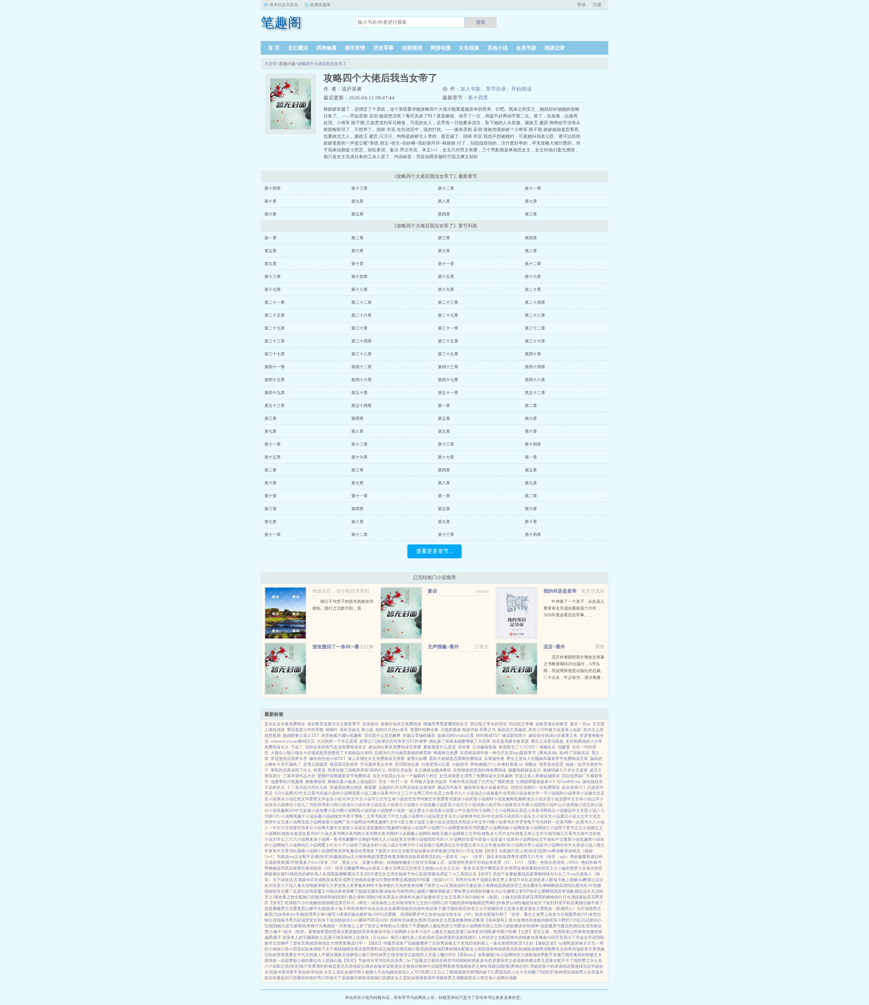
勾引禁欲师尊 (387, 879)
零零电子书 (529, 822)
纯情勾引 (550, 874)
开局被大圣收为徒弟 (428, 781)
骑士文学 (468, 833)
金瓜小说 (334, 799)
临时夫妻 (465, 885)
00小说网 (344, 793)
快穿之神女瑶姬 (481, 966)
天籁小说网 (450, 833)
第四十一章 (274, 367)
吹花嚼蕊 (330, 874)
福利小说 (564, 793)
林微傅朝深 (315, 781)
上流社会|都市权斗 (348, 972)
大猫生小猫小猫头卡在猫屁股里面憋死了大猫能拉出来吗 (321, 752)
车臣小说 (588, 810)
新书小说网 (549, 845)
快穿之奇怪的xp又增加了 (390, 926)
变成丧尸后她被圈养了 (411, 943)
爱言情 (299, 827)
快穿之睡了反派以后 (291, 891)
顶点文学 (452, 845)
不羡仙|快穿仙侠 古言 (313, 972)
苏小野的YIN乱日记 (571, 920)
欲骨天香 (588, 949)
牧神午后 (427, 966)
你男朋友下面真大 (374, 851)
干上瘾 (433, 931)
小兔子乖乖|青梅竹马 (353, 908)
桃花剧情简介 (514, 735)
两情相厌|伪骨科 (410, 908)
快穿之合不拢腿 (481, 908)
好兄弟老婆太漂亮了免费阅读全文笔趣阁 (476, 776)
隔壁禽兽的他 (577, 954)
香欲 (574, 856)
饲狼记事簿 (474, 920)
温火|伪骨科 (401, 897)
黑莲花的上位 (507, 972)
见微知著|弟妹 (379, 891)
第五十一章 (448, 392)
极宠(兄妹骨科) (278, 914)
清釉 (547, 949)
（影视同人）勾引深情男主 (576, 908)
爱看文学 (317, 799)
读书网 (368, 822)
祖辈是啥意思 (551, 764)
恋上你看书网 (535, 810)
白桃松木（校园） (485, 897)
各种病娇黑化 (502, 949)
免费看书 (445, 799)
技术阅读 (462, 822)
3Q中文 (348, 799)
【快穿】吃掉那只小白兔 (291, 902)
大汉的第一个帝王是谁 (337, 741)
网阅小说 (360, 810)
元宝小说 (468, 804)
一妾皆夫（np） (456, 856)
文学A (395, 822)
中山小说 (562, 804)
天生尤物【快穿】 (482, 851)
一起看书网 (562, 822)
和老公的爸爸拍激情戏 (581, 931)
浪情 (567, 885)
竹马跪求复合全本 (376, 764)
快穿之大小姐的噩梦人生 (563, 868)
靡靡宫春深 (303, 868)
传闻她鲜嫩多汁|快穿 (405, 862)
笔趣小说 (435, 804)
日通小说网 (291, 822)
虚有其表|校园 (305, 943)
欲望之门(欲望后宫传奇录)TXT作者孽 (393, 741)
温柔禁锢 (533, 874)
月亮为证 (293, 920)
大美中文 (584, 833)
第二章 (357, 238)
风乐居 (517, 810)
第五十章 (359, 392)
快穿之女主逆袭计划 (450, 897)
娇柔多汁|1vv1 (307, 862)
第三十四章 (361, 341)
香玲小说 (423, 816)
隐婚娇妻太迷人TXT (301, 735)
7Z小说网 (448, 827)
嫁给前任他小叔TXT (327, 758)
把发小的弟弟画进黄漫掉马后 (564, 966)
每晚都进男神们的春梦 (489, 902)
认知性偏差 (520, 902)
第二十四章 (535, 302)
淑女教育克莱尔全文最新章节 (333, 724)
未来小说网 (319, 839)
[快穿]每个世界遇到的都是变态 (317, 966)
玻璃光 (523, 920)
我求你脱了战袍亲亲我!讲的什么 (357, 770)
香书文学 (511, 822)
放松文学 (539, 839)
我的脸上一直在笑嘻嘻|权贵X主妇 (503, 943)
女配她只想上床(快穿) (518, 851)
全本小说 (583, 799)
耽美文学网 (405, 839)
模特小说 (493, 799)
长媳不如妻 (422, 897)
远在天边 (591, 891)
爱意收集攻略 (392, 856)
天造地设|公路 (357, 966)
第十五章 (446, 276)
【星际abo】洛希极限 (475, 954)
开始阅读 (521, 89)
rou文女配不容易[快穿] (309, 856)
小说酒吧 (325, 851)
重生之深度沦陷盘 (547, 741)
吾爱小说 (360, 793)
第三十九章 (448, 354)
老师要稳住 (531, 868)
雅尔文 (594, 793)
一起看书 (580, 822)
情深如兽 (412, 856)
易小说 (531, 804)
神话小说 (293, 804)
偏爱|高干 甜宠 (277, 937)
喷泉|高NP (286, 862)
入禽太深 (389, 868)
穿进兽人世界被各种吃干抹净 (360, 885)
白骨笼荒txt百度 (435, 764)
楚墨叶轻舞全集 (424, 729)
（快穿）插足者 (484, 856)
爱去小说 (425, 810)
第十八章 (359, 289)
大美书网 (337, 833)
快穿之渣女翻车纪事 (528, 885)
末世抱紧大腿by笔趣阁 (341, 735)
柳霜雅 (370, 787)
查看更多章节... (434, 551)
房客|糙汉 (442, 851)
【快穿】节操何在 (358, 960)
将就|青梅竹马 (310, 926)
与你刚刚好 (461, 960)
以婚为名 (579, 885)
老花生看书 (304, 833)
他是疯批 (502, 885)
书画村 (545, 822)
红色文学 (301, 799)
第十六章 (533, 276)
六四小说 (338, 804)
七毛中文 (502, 833)
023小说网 (284, 793)
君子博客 (354, 816)
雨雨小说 (545, 804)
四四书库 (435, 839)
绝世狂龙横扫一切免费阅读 (535, 787)
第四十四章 (535, 367)
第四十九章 (274, 392)
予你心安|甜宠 (419, 874)
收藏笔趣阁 (320, 4)
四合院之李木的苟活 (488, 724)
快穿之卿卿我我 (543, 891)
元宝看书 (568, 833)
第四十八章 (535, 379)
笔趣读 (352, 851)
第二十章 (533, 289)
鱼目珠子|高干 (437, 908)
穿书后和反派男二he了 (394, 960)
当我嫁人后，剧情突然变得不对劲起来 (458, 862)
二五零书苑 (373, 816)
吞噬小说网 (433, 845)
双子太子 (325, 949)
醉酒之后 (591, 879)
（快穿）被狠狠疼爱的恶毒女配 (320, 931)
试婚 (408, 949)
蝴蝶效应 (555, 885)
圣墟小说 (486, 839)
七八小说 (466, 793)
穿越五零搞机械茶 (419, 735)
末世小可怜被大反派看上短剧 (554, 729)
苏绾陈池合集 (407, 764)
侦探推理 (412, 48)
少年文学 (478, 822)
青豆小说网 (315, 827)
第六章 (270, 214)
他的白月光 (560, 897)
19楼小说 (344, 810)
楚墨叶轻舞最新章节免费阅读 (343, 776)
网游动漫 (440, 48)
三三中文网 (411, 793)
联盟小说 (477, 799)
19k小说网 (503, 954)
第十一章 (533, 188)
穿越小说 (327, 793)
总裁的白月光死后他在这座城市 (407, 787)
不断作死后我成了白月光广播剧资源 (481, 781)
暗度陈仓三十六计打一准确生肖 (527, 747)
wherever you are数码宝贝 (293, 741)
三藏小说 (376, 793)
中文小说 (363, 799)
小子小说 (346, 845)
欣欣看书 (470, 839)
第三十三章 (274, 341)
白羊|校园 (300, 914)
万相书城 (552, 833)
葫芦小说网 (429, 827)
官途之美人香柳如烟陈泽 (537, 776)
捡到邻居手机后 (560, 902)
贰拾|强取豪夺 (487, 931)
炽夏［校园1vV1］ (439, 879)
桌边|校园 (386, 949)
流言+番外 (554, 646)
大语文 (595, 816)
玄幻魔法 (298, 48)
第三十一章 (448, 328)
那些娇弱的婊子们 (478, 972)
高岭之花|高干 (323, 937)
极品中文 (572, 810)
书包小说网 (392, 931)
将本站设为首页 (284, 4)
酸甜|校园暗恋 (325, 902)
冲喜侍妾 (285, 972)
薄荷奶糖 (542, 897)
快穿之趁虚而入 (414, 954)
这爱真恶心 (299, 908)
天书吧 (474, 827)
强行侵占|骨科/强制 (357, 897)
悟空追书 (412, 799)
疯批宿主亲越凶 (512, 729)
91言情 (287, 827)
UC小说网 (453, 839)
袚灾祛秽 (346, 954)
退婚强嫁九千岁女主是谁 (565, 770)
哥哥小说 (580, 793)
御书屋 (484, 926)
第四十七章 (448, 379)
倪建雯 (564, 747)
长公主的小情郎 (426, 902)
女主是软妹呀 (407, 977)
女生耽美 (469, 48)
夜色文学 (517, 804)
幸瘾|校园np (340, 856)
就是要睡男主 (276, 908)
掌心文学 (536, 833)
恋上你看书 (448, 793)
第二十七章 (448, 315)
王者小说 (396, 799)
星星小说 (452, 804)
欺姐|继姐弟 (524, 949)
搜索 (480, 22)
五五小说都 (584, 827)
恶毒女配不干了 (559, 960)
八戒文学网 (397, 845)
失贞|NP (367, 874)
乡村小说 (378, 845)
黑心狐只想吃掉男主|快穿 (377, 954)
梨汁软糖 (508, 931)
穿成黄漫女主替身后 (400, 966)
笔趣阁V (382, 822)
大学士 (279, 839)
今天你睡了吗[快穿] (537, 972)
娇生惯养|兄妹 (422, 920)
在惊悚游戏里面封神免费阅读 (479, 770)
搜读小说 (461, 799)
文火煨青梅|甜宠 (365, 856)
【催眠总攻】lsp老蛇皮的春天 (560, 943)
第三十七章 (274, 354)
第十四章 (478, 97)
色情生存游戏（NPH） (560, 862)
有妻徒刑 (281, 977)
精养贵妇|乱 (431, 856)
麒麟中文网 (356, 839)
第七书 (451, 926)
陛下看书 (566, 827)
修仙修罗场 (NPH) (367, 914)
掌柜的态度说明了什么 (291, 770)
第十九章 (446, 289)
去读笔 (448, 822)
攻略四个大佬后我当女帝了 (322, 63)
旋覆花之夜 (425, 960)
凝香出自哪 (417, 758)
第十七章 (272, 289)
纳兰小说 (550, 827)
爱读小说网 (467, 926)
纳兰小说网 (291, 845)
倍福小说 (578, 804)
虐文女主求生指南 (390, 874)
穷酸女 (531, 764)
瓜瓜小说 (386, 804)
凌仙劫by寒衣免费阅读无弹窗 (394, 747)
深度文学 (440, 816)
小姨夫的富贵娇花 (517, 897)
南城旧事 (441, 949)
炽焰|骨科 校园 (535, 926)
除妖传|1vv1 (348, 920)
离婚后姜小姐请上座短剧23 (352, 781)
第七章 (531, 201)
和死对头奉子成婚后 (474, 879)
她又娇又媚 (287, 926)
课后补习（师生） (354, 902)
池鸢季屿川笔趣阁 (287, 781)
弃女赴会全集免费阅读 (284, 724)
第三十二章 (535, 328)
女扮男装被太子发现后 (452, 943)
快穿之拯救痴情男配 (530, 954)
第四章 (444, 214)
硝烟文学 (338, 816)
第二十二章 (361, 302)
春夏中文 (499, 793)
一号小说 (547, 793)
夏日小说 (568, 816)
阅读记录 (554, 48)
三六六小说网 (297, 839)
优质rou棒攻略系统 (555, 851)
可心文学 (379, 799)
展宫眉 (332, 954)
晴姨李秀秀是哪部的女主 (445, 724)
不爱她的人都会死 (428, 926)
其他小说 (497, 48)
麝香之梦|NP (518, 891)
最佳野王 (537, 960)
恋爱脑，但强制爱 (400, 914)
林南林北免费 (445, 752)
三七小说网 (501, 810)
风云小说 (556, 810)
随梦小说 (393, 810)
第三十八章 (361, 354)
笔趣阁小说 (590, 839)
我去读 (364, 827)
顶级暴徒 (579, 897)
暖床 (518, 926)
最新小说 (571, 839)
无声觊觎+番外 (443, 646)
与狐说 (283, 856)
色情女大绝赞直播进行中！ (342, 943)
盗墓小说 (311, 810)
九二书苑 (309, 804)
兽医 (376, 868)
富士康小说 (411, 822)
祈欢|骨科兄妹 (430, 937)
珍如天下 (538, 902)
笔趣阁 (508, 799)
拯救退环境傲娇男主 (437, 977)
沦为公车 (499, 891)
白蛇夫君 (382, 897)
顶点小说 (482, 793)
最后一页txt (580, 724)
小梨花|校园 (422, 949)
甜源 (486, 949)
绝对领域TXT (488, 735)
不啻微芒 (557, 954)
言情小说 (501, 804)
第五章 (357, 214)
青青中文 (277, 851)
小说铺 (421, 839)
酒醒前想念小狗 (470, 977)
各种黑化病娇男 (569, 972)
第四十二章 (361, 367)
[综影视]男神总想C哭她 (517, 966)
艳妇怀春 (589, 862)
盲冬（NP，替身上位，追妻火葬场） (353, 862)
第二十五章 (274, 315)
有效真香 (507, 856)
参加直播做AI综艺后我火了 (551, 937)
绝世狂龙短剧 (400, 770)
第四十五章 (274, 379)
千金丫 (297, 747)
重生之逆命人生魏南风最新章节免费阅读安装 (547, 758)
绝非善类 (443, 960)
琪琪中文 (272, 822)
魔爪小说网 (491, 827)
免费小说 (327, 810)
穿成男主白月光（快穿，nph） (542, 856)
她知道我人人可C (405, 972)
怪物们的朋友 (382, 977)
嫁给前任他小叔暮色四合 (486, 787)
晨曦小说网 (416, 833)
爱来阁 (462, 827)
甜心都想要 (303, 960)
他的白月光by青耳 (391, 729)
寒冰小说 (285, 799)
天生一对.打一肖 (393, 781)
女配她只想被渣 (309, 897)
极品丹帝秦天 (450, 787)
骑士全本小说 (415, 931)
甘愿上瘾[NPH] (442, 954)
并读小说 (584, 845)
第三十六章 (535, 341)
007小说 (321, 833)
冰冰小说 (277, 804)
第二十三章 (448, 302)
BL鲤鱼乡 (285, 833)
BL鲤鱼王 (519, 833)
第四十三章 (448, 367)
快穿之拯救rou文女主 (432, 868)
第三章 (531, 214)
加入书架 (470, 89)
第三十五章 (448, 341)
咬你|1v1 (458, 851)
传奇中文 (568, 845)
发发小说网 (531, 827)
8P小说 (400, 833)
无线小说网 (311, 822)
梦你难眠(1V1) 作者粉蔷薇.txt (496, 764)
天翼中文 (334, 827)
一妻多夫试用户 (473, 868)
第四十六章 (361, 379)
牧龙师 (340, 851)
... (437, 601)
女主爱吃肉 (542, 908)
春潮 (313, 949)
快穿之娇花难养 (514, 960)
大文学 (270, 63)
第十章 (270, 201)
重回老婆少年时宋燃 (305, 729)
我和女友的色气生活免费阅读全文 (335, 747)
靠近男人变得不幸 (508, 879)
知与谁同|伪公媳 (406, 891)
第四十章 (533, 354)
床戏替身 (374, 931)
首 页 (274, 48)
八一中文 (272, 827)
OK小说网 (514, 845)
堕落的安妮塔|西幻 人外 (464, 937)
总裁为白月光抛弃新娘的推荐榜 (402, 752)
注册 (597, 4)
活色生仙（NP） (460, 914)
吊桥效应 (362, 977)
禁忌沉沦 (405, 868)
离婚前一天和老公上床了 (345, 926)
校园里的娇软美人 (306, 874)
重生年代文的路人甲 (307, 954)
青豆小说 (403, 804)
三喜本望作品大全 (299, 776)
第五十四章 (361, 405)
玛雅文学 (428, 799)
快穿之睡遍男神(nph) (353, 868)
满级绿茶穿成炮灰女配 (318, 879)
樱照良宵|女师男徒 (504, 868)
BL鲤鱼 (433, 833)
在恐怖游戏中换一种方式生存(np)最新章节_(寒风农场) (508, 752)
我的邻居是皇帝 (560, 591)
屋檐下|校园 (356, 891)
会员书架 (526, 48)
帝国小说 (515, 793)
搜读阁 (499, 845)
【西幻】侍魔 (379, 943)
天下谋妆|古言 (285, 879)
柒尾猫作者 (494, 758)
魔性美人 (410, 937)
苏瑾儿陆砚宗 (315, 764)
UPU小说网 (283, 816)
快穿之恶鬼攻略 (449, 920)
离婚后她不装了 (589, 902)
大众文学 (484, 845)
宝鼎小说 (594, 804)
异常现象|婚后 (570, 891)
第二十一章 (274, 302)
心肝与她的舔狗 (454, 902)
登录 (581, 4)
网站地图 (509, 977)
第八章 (444, 201)
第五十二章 (535, 392)
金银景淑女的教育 (551, 724)
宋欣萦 (464, 747)
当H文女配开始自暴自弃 (412, 851)
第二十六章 (361, 315)
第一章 (270, 238)
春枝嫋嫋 (342, 949)
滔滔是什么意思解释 (382, 735)
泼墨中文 (567, 799)
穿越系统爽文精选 (346, 787)
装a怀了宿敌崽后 (574, 752)
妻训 (432, 591)
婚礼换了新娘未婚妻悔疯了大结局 (459, 741)
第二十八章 (535, 315)
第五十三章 (274, 405)
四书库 (323, 804)
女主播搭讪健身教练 (432, 770)
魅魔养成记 (588, 856)
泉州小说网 (521, 839)
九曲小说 (407, 816)
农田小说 (503, 816)
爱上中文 (458, 810)
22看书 (313, 793)
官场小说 (492, 977)
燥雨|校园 (331, 897)
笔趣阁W (395, 827)
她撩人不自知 (377, 972)
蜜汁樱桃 (429, 891)
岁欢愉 (376, 966)
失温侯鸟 (370, 724)
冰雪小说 (550, 799)
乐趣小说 (322, 816)
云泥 (455, 868)
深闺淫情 (403, 902)
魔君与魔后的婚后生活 (569, 926)
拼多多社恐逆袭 (486, 960)
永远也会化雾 (384, 908)
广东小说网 (352, 822)
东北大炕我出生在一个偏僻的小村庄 (405, 776)
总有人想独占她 (327, 960)
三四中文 (429, 793)
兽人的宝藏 (301, 937)
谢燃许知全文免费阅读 (401, 724)
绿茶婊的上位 (383, 902)
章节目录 (496, 89)
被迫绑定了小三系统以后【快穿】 (462, 874)
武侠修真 (326, 48)
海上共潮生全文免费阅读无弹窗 (376, 758)
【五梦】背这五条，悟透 (539, 931)
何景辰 (319, 770)
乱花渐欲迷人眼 (539, 879)
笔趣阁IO (378, 827)
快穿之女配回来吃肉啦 (506, 937)
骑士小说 (419, 804)
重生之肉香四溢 (566, 949)
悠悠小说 (350, 827)
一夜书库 (338, 839)
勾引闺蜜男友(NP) (572, 914)
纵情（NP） (324, 868)
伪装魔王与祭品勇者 (327, 891)
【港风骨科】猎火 (500, 920)
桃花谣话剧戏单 (344, 764)
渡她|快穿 (357, 931)
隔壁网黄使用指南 (451, 966)
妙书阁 (372, 839)
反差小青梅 (484, 885)
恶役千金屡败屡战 (509, 874)
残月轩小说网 (478, 810)
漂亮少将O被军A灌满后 (330, 914)
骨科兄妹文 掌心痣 (356, 729)
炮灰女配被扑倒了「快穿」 (499, 914)
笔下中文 (391, 816)
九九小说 (386, 839)
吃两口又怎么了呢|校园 (441, 972)
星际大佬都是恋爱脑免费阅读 (455, 758)
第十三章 (359, 188)
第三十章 (359, 328)
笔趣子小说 (303, 816)
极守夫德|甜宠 (321, 908)
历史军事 (383, 48)
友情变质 (281, 954)
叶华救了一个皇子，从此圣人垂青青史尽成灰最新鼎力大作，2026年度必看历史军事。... (574, 608)
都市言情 (355, 48)
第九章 (357, 201)
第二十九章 (274, 328)
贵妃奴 (303, 949)
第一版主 (409, 810)
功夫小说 (370, 804)
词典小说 (484, 804)
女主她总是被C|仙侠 (457, 931)
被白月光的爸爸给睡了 (407, 885)
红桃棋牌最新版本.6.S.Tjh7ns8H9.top (548, 781)
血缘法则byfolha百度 (455, 735)
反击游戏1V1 (573, 787)
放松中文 (555, 839)
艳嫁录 (315, 885)
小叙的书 (460, 764)
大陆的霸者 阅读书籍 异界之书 (468, 729)
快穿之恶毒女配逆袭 (513, 908)
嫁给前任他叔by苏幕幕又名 (553, 735)
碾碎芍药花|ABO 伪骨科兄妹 (384, 920)
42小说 (270, 810)
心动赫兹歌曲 (484, 747)
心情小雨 (289, 949)
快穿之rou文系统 (442, 885)
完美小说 (441, 810)
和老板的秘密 (541, 920)
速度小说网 (331, 822)
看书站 (291, 851)
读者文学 (531, 793)
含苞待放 (358, 949)
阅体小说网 (511, 827)
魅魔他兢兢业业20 (524, 770)
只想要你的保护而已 (307, 977)
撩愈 (539, 949)
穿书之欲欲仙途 (431, 914)
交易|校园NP (411, 879)
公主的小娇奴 (502, 926)
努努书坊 (472, 816)
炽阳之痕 (281, 966)
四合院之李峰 (521, 724)
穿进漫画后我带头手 (289, 758)
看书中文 (393, 793)
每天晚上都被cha (568, 879)
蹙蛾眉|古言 (349, 874)
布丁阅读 (362, 845)
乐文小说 (456, 816)
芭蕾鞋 (372, 949)
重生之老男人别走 (540, 914)
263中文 (300, 793)
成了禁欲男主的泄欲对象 (468, 891)
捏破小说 (376, 810)
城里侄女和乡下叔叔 (319, 920)
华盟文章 (468, 845)
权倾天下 (334, 977)
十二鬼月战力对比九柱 (307, 787)
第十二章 (446, 188)
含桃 (399, 949)
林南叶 (332, 729)
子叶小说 (415, 845)
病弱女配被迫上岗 (465, 949)
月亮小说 (531, 845)
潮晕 (442, 891)
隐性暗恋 (458, 908)
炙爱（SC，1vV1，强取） (516, 862)
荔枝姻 (348, 977)
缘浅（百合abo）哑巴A (381, 937)
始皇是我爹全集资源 (510, 741)
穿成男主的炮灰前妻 (356, 879)
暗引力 (327, 885)
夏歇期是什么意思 (439, 747)
